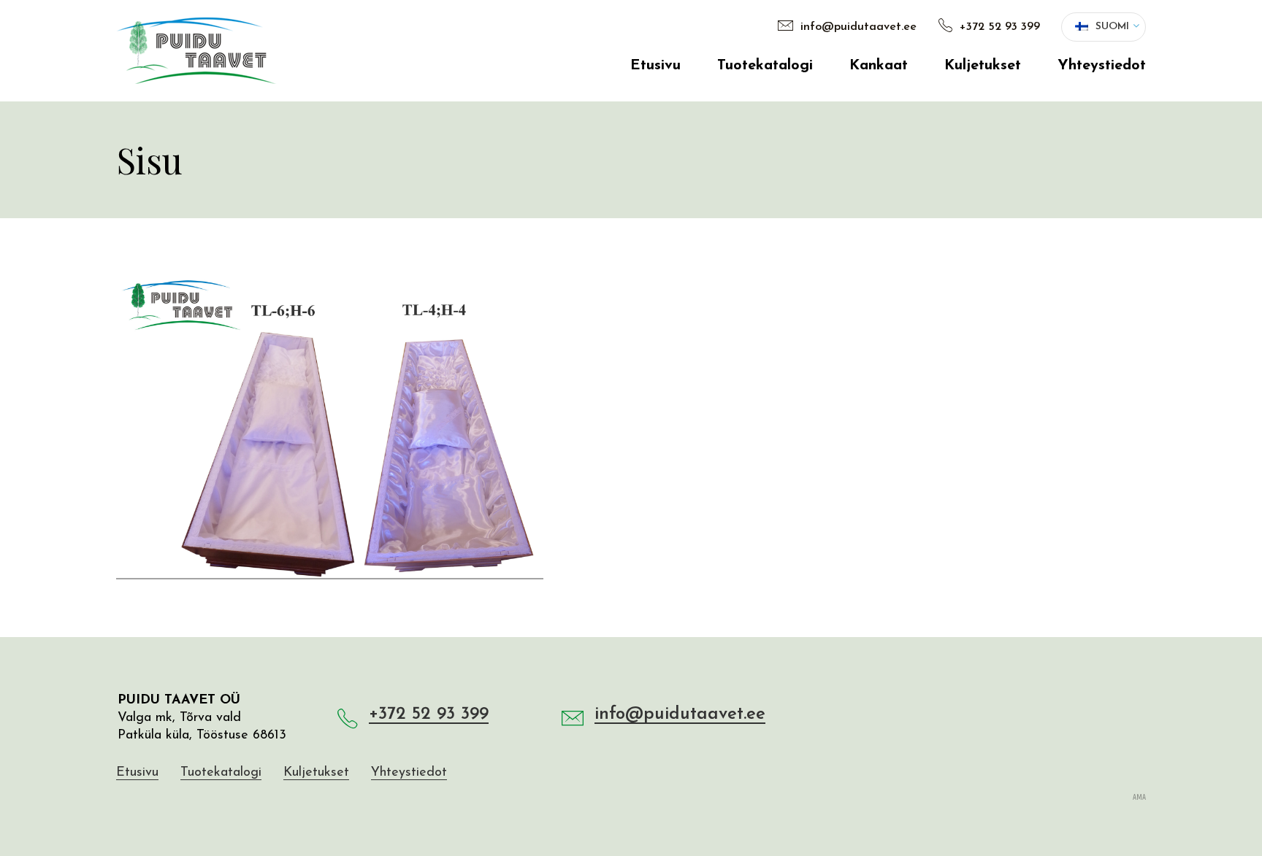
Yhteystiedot (1102, 65)
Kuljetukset (982, 65)
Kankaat (878, 65)
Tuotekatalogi (765, 65)
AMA (1139, 797)
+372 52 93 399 (998, 27)
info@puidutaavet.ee (857, 27)
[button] (1103, 27)
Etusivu (655, 65)
